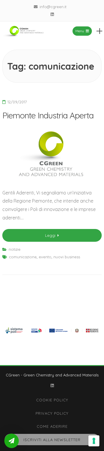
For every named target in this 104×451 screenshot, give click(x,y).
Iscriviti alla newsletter (52, 439)
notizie (15, 249)
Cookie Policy (52, 400)
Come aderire (52, 426)
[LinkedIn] (52, 14)
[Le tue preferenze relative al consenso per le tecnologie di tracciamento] (93, 440)
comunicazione (23, 257)
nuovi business (66, 257)
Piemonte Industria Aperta (48, 115)
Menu (79, 31)
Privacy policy (52, 413)
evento (45, 257)
